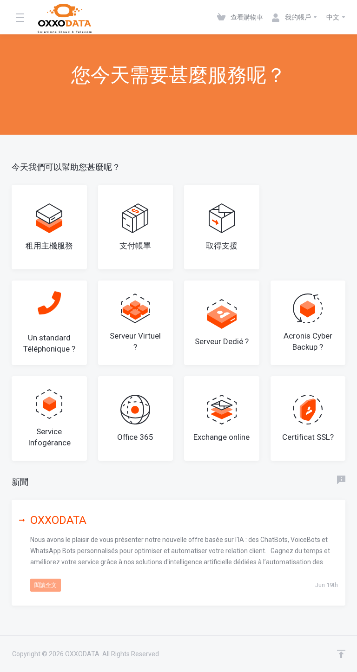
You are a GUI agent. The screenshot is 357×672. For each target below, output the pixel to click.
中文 (333, 17)
